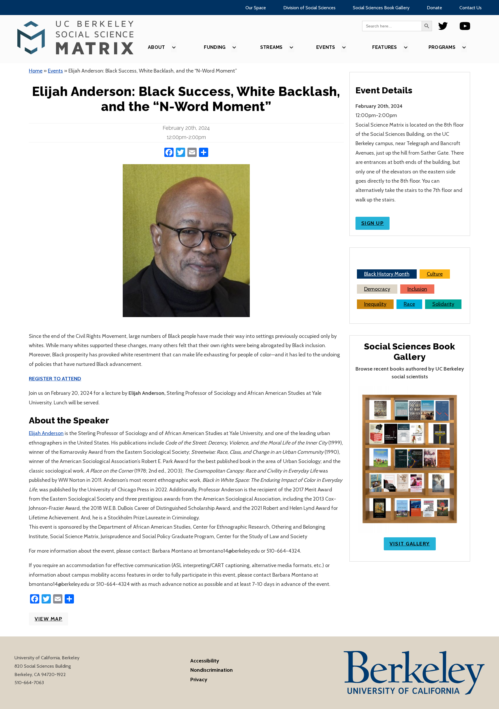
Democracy (377, 289)
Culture (435, 274)
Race (409, 304)
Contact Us (470, 7)
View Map (48, 619)
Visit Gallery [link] (410, 543)
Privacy (198, 679)
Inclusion (417, 289)
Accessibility (204, 661)
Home (35, 71)
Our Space (255, 7)
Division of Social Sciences (309, 7)
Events (55, 71)
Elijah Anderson (46, 433)
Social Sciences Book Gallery (381, 7)
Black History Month (386, 274)
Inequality (375, 304)
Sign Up (372, 223)
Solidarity (443, 304)
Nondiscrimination (211, 670)
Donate (434, 7)
